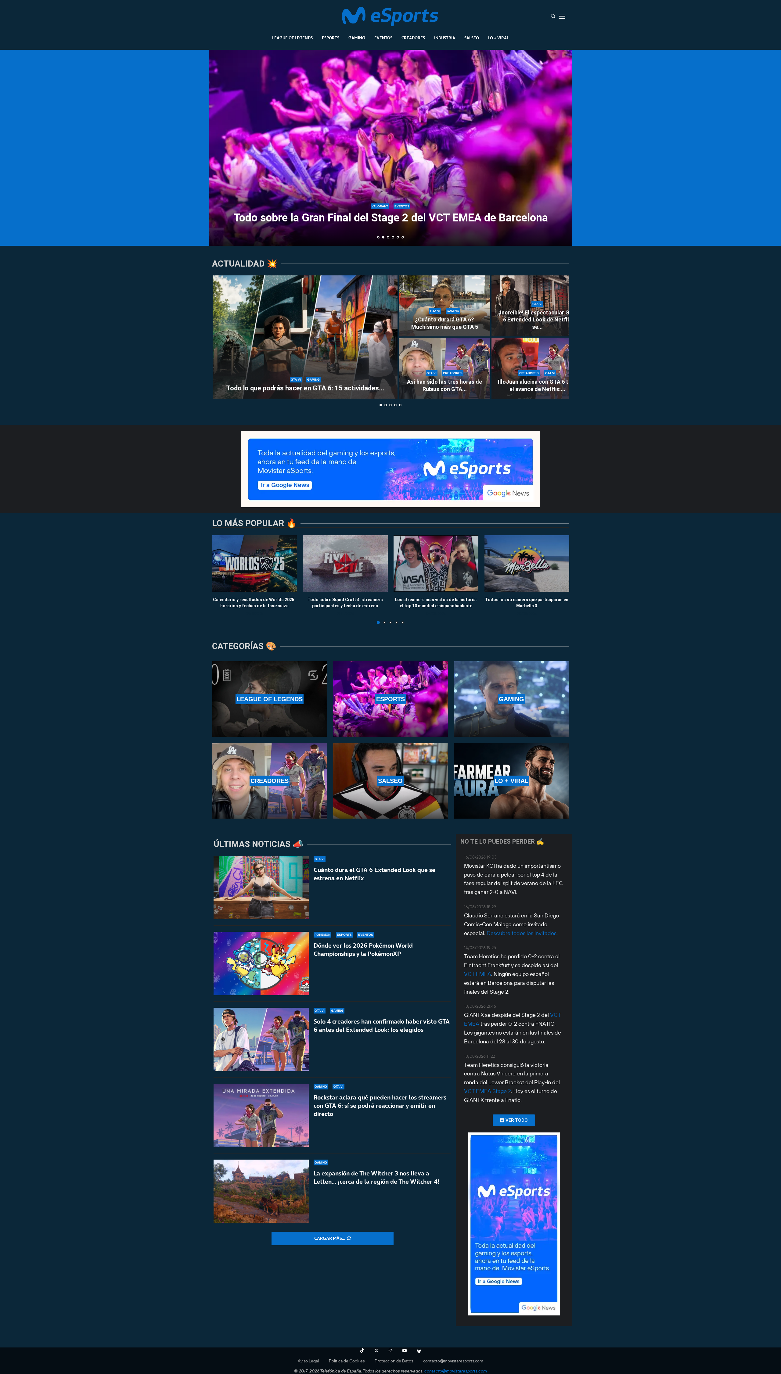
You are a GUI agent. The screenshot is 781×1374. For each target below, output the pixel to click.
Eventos (383, 38)
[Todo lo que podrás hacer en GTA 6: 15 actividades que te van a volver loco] (305, 337)
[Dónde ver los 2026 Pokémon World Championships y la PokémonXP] (261, 963)
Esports (330, 38)
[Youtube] (404, 1350)
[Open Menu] (562, 17)
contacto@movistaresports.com (453, 1361)
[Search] (553, 17)
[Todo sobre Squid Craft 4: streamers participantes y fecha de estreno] (345, 563)
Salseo (471, 38)
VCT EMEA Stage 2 (487, 1091)
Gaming (356, 38)
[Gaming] (511, 699)
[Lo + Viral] (511, 781)
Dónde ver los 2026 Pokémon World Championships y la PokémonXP (363, 949)
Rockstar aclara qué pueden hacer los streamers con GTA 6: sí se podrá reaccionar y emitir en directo (380, 1105)
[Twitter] (376, 1350)
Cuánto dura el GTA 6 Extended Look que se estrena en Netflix (374, 874)
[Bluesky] (419, 1350)
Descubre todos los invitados (521, 933)
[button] (220, 147)
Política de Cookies (347, 1361)
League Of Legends (292, 38)
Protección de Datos (394, 1361)
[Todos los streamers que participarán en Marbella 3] (526, 563)
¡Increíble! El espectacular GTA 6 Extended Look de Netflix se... (537, 319)
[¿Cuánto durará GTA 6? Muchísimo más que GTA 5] (444, 305)
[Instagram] (390, 1350)
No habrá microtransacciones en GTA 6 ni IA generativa (390, 217)
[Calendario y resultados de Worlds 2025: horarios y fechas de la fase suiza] (254, 563)
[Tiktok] (362, 1350)
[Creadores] (269, 781)
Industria (444, 38)
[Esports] (390, 699)
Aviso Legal (308, 1361)
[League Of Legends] (269, 699)
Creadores (413, 38)
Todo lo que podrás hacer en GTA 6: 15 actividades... (305, 388)
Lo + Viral (498, 38)
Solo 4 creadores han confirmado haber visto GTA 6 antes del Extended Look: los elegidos (382, 1025)
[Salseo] (390, 781)
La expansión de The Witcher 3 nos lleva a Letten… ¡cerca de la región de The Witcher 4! (376, 1177)
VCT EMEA (477, 974)
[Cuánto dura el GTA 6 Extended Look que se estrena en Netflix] (261, 888)
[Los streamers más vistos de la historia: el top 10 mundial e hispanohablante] (436, 563)
